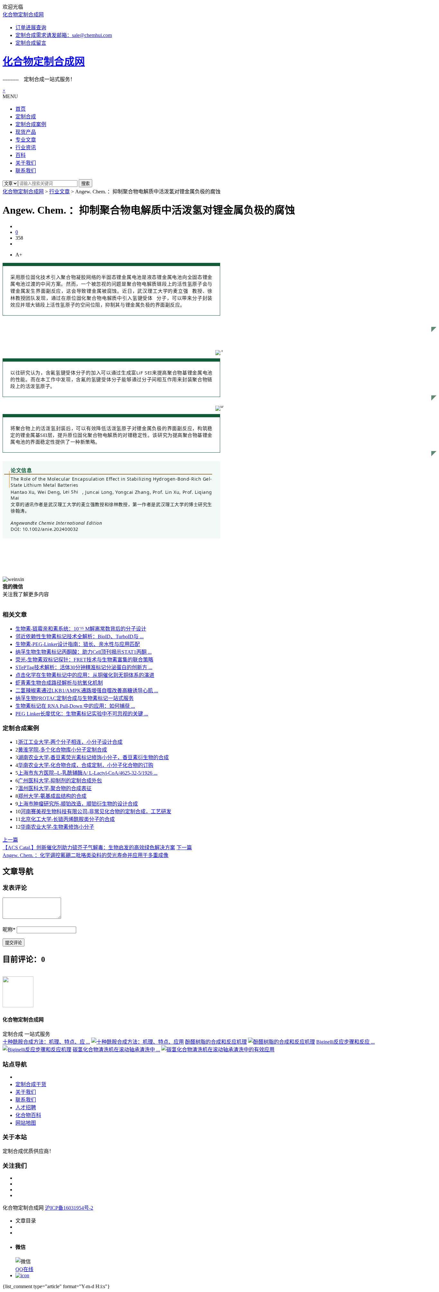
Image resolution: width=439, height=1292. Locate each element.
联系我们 (25, 1100)
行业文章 (59, 191)
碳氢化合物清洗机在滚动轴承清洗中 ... (116, 1049)
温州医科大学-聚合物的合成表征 (55, 788)
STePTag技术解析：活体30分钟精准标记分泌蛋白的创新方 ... (83, 667)
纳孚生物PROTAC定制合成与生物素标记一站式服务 (74, 698)
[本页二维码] (22, 1275)
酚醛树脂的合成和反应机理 (216, 1042)
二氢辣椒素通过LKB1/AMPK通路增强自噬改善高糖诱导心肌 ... (86, 690)
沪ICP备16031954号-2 (69, 1208)
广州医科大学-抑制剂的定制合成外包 (60, 780)
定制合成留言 (30, 43)
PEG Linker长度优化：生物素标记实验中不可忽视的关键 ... (81, 713)
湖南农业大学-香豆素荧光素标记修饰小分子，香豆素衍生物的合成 (93, 757)
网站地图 (25, 1123)
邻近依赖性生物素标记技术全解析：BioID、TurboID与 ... (79, 636)
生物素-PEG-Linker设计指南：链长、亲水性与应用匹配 (77, 644)
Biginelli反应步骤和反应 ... (345, 1042)
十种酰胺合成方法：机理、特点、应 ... (46, 1042)
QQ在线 (24, 1269)
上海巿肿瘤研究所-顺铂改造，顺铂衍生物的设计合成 (78, 804)
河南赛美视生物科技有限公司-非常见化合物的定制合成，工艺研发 (96, 811)
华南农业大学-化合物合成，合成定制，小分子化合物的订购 (85, 765)
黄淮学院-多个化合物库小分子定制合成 (62, 749)
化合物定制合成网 (23, 14)
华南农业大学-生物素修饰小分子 (57, 827)
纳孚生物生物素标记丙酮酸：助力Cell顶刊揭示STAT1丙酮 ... (83, 652)
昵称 (9, 929)
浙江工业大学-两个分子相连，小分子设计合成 (70, 742)
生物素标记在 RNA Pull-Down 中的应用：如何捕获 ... (75, 706)
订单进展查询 (30, 27)
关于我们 (25, 1092)
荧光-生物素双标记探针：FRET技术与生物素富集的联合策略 (84, 659)
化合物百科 (28, 1115)
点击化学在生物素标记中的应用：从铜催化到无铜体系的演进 (84, 675)
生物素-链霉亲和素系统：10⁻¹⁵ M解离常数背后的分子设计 (80, 629)
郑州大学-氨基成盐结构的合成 (52, 796)
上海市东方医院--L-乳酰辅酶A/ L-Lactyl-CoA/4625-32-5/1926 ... (87, 773)
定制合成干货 (30, 1084)
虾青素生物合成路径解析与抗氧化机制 (59, 683)
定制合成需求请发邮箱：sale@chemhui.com (63, 35)
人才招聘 (25, 1107)
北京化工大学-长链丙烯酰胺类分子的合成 (68, 819)
